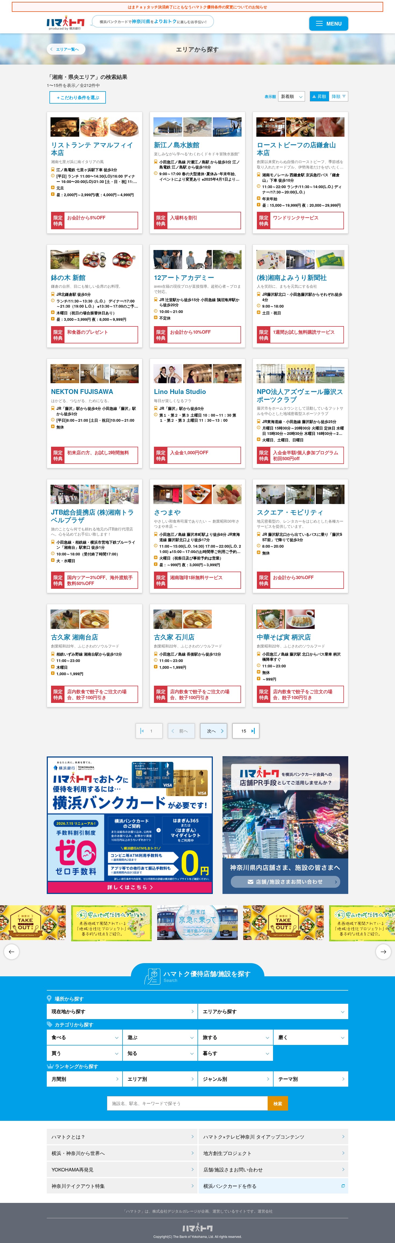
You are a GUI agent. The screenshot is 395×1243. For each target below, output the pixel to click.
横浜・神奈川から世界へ (78, 1152)
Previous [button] (11, 951)
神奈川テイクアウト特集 (78, 1185)
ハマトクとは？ (68, 1136)
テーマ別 (288, 1078)
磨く (283, 1037)
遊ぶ (132, 1037)
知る (132, 1053)
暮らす (210, 1053)
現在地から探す (68, 1011)
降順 (336, 96)
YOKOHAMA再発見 (73, 1169)
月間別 (59, 1078)
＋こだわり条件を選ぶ (77, 97)
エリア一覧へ (67, 49)
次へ (211, 731)
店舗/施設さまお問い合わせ (233, 1169)
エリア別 (137, 1078)
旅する (210, 1037)
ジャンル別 (215, 1078)
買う (56, 1053)
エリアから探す (220, 1011)
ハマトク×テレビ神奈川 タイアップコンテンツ (253, 1136)
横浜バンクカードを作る (230, 1185)
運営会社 (265, 1211)
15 (243, 731)
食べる (59, 1037)
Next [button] (383, 951)
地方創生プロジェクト (227, 1152)
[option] (197, 922)
